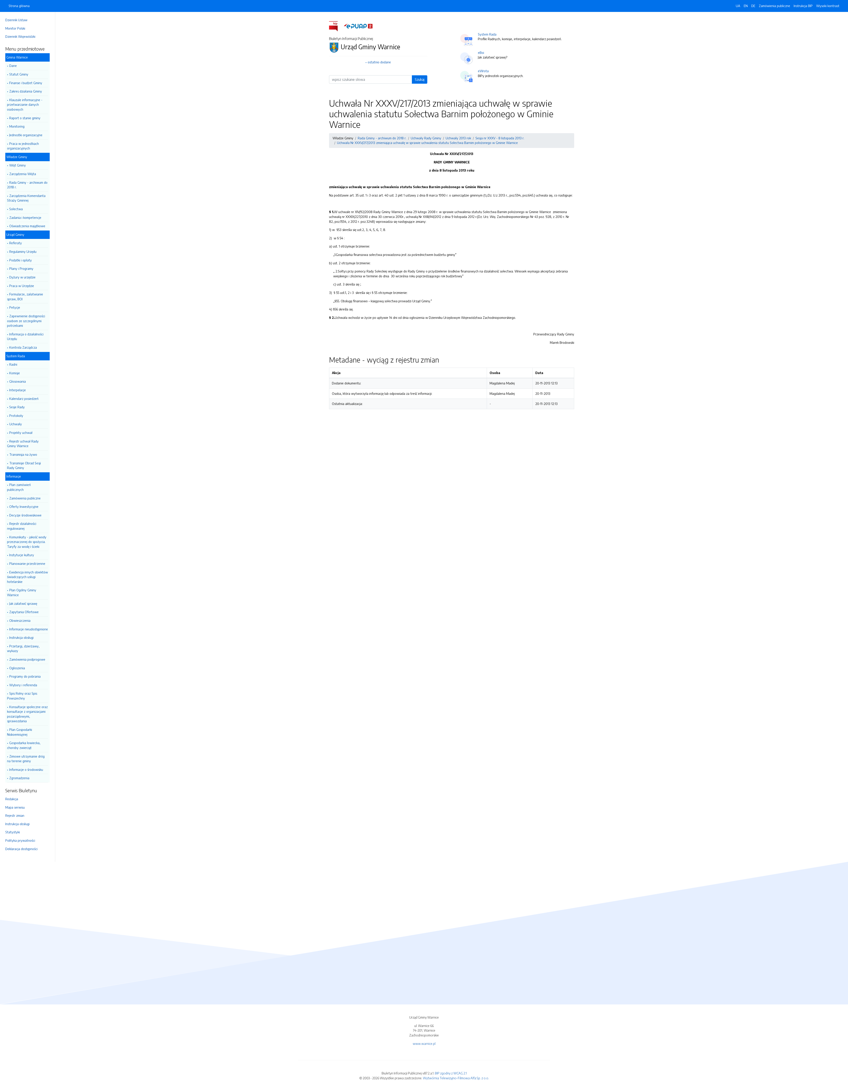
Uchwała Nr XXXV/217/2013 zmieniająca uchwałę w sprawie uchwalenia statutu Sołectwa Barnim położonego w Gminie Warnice (427, 143)
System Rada (487, 34)
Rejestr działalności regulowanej (21, 526)
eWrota (483, 71)
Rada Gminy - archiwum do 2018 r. (27, 184)
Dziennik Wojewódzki (20, 36)
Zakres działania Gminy (25, 91)
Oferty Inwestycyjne (23, 507)
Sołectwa (16, 209)
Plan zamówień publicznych (19, 487)
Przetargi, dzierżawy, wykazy (23, 648)
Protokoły (16, 416)
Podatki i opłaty (20, 260)
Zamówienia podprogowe (27, 659)
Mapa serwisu (15, 807)
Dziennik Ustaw (16, 20)
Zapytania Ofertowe (24, 612)
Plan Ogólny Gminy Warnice (21, 592)
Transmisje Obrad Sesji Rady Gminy (24, 465)
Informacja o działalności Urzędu (25, 336)
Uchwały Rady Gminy (426, 138)
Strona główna (19, 6)
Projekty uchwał (20, 433)
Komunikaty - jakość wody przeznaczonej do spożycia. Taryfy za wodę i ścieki (26, 541)
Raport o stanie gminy (24, 118)
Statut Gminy (18, 74)
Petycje (14, 307)
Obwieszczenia (19, 620)
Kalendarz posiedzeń (23, 399)
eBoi (481, 53)
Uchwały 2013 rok (458, 138)
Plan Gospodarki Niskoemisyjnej (19, 732)
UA (738, 6)
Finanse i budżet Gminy (25, 83)
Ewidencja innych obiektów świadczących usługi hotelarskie (27, 577)
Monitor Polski (15, 28)
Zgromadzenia (19, 778)
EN (746, 6)
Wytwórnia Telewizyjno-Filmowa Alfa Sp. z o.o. (456, 1078)
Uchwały (15, 424)
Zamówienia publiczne (25, 498)
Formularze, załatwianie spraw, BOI (25, 296)
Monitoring (17, 126)
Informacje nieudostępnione (28, 629)
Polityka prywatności (20, 840)
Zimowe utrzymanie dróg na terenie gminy (26, 758)
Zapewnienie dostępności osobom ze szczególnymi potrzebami (26, 320)
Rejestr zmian (14, 815)
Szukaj (419, 79)
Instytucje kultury (21, 555)
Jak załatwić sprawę (23, 603)
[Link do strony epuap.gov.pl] (358, 26)
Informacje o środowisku (26, 769)
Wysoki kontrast (827, 6)
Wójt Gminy (17, 165)
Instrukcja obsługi (21, 637)
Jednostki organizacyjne (25, 135)
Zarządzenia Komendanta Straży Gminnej (26, 198)
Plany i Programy (21, 268)
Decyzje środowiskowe (25, 515)
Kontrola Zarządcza (23, 347)
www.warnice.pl (424, 1044)
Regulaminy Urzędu (22, 251)
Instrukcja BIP (803, 6)
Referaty (15, 243)
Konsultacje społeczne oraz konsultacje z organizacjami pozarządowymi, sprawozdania (27, 714)
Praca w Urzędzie (21, 286)
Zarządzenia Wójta (22, 174)
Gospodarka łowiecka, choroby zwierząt (23, 745)
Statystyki (12, 832)
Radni (13, 364)
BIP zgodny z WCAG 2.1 (451, 1073)
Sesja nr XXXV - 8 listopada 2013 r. (499, 138)
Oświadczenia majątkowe (27, 226)
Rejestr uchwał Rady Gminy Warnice (23, 443)
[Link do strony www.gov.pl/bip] (336, 26)
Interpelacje (17, 390)
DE (753, 6)
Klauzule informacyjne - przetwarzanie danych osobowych (24, 104)
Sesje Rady (17, 407)
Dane (13, 66)
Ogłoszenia (17, 668)
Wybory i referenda (23, 685)
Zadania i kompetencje (25, 217)
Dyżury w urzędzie (22, 277)
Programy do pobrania (25, 676)
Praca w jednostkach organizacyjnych (23, 146)
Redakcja (11, 799)
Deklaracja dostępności (21, 849)
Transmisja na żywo (23, 454)
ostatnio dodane (379, 62)
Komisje (14, 373)
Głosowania (17, 381)
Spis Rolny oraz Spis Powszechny (22, 695)
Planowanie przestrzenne (27, 563)
